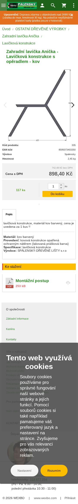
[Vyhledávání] (53, 5)
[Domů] (22, 5)
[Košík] (63, 5)
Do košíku (57, 194)
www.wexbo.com (45, 498)
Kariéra (10, 329)
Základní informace (17, 318)
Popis (9, 214)
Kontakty (11, 339)
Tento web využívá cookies (39, 362)
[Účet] (42, 5)
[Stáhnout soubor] (39, 283)
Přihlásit (70, 498)
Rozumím (54, 470)
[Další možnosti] (73, 5)
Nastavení (24, 470)
